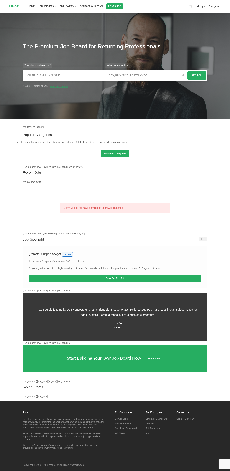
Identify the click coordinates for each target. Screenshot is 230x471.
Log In (202, 6)
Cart (148, 433)
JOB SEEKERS (46, 6)
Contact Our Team (91, 6)
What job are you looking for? (37, 65)
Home (31, 6)
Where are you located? (117, 65)
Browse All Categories (115, 153)
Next (205, 239)
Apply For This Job (115, 278)
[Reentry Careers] (14, 10)
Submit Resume (123, 423)
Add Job (150, 423)
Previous (201, 239)
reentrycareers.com (74, 464)
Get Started (154, 358)
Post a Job (114, 6)
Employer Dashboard (156, 419)
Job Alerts (120, 433)
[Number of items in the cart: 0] (190, 6)
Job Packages (153, 428)
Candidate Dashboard (126, 428)
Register (215, 6)
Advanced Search (59, 86)
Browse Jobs (121, 419)
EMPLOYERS (67, 6)
